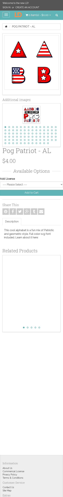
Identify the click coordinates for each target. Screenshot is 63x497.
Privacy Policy (10, 474)
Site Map (7, 490)
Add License (7, 178)
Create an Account (27, 7)
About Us (7, 468)
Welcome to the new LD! (16, 3)
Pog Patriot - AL (23, 26)
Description (12, 221)
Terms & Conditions (13, 478)
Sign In (6, 7)
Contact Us (8, 487)
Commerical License (13, 471)
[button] (38, 15)
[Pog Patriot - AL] (31, 64)
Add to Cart (31, 192)
